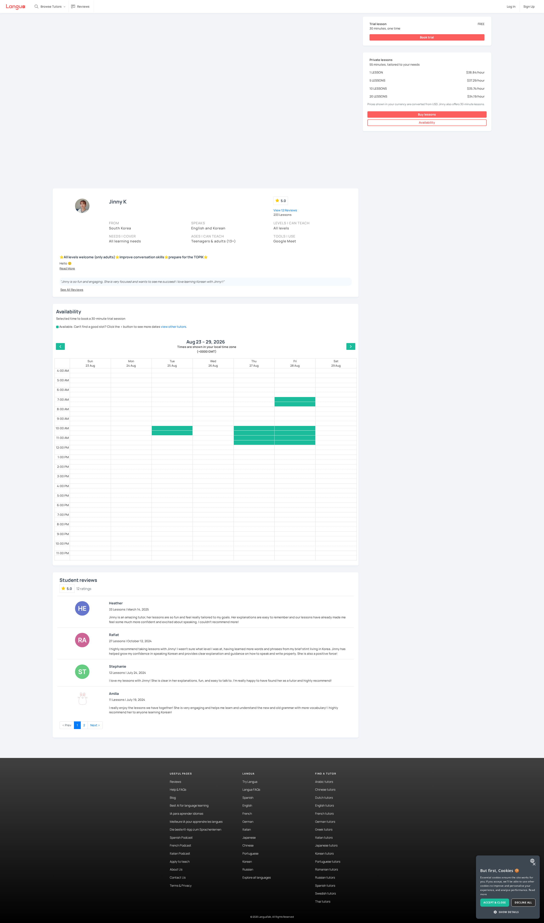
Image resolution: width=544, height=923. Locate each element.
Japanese (249, 837)
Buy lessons (427, 114)
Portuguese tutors (327, 861)
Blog (173, 798)
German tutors (325, 822)
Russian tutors (325, 877)
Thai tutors (322, 901)
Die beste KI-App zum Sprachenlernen (195, 829)
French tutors (324, 813)
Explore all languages (256, 877)
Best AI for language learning (189, 805)
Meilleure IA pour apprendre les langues (196, 822)
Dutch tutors (324, 798)
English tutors (324, 805)
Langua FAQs (251, 789)
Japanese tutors (326, 845)
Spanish (247, 798)
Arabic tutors (324, 782)
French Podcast (180, 845)
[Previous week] (60, 346)
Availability (427, 122)
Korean (247, 861)
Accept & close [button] (494, 902)
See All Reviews (71, 290)
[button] (67, 268)
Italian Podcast (180, 853)
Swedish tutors (325, 893)
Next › (95, 725)
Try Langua (249, 782)
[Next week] (351, 346)
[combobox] (533, 861)
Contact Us (178, 877)
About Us (176, 869)
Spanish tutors (325, 885)
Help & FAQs (178, 789)
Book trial (427, 37)
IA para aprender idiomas (186, 813)
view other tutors (173, 327)
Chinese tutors (325, 789)
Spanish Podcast (181, 837)
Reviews (175, 782)
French (247, 813)
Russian (247, 869)
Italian (246, 829)
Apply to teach (180, 861)
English (247, 805)
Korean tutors (324, 853)
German (247, 822)
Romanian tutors (326, 869)
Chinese (248, 845)
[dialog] (508, 887)
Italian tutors (324, 837)
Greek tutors (323, 829)
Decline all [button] (523, 902)
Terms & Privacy (180, 885)
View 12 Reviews (285, 210)
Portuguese (250, 853)
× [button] (534, 864)
